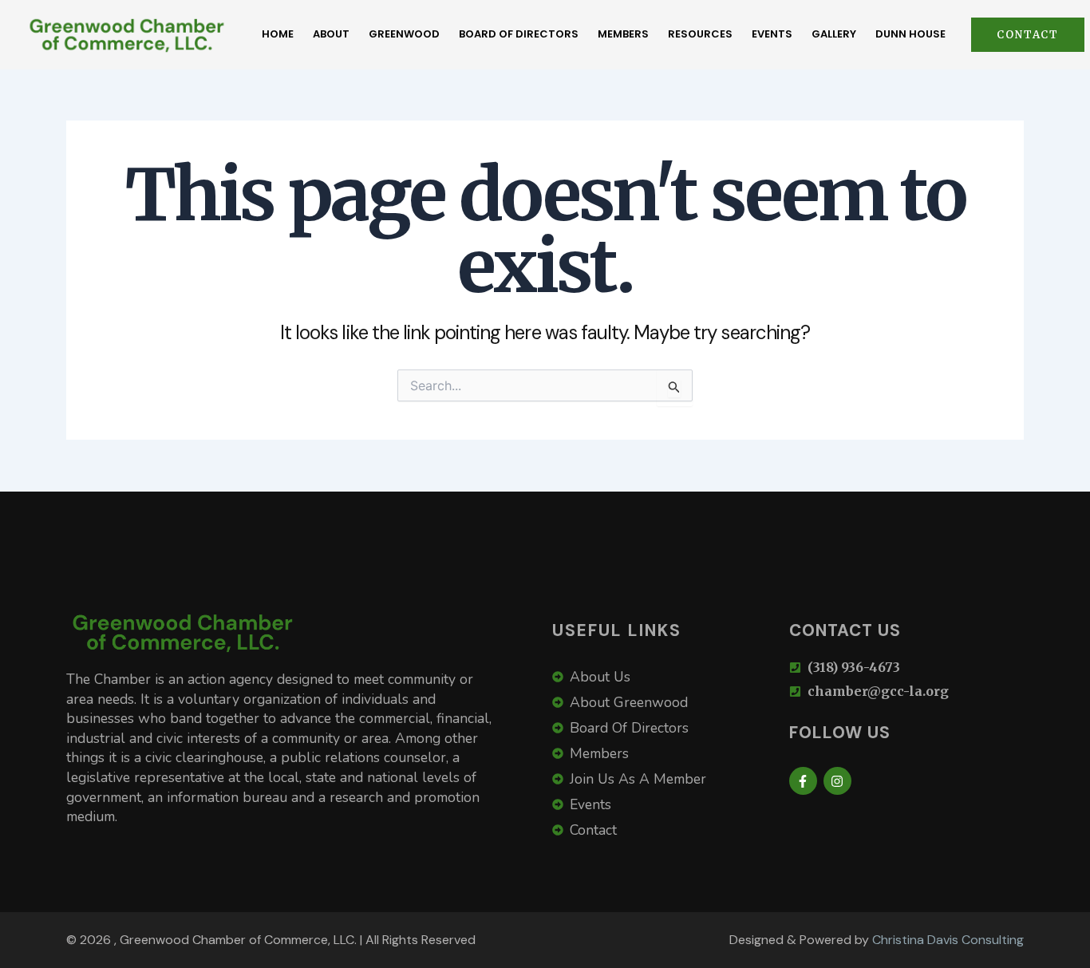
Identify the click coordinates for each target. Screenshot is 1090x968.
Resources (700, 33)
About (331, 33)
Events (772, 33)
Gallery (834, 33)
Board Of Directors (519, 33)
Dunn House (910, 33)
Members (623, 33)
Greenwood (404, 33)
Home (278, 33)
